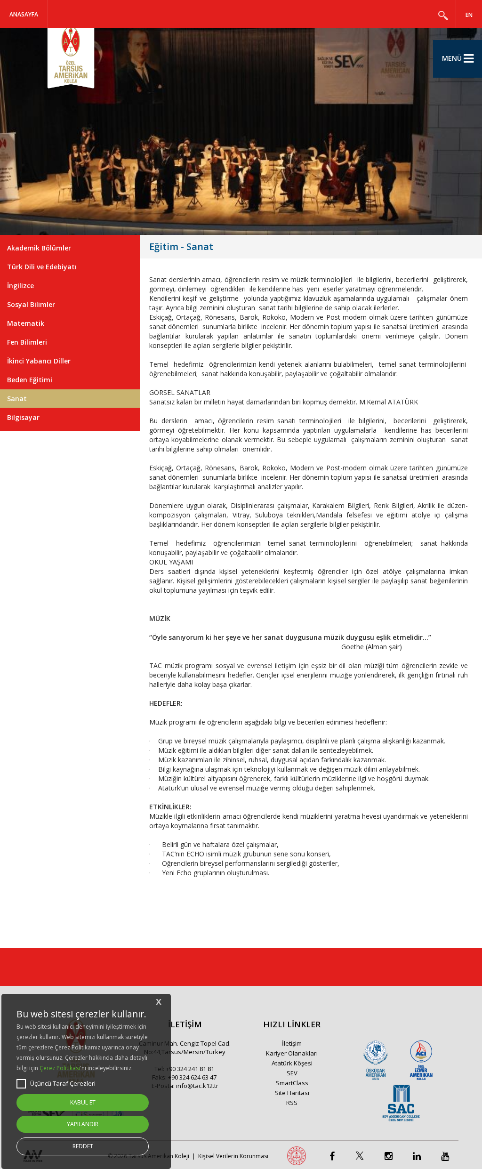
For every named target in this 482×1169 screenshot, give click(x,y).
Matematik (25, 323)
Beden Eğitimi (29, 379)
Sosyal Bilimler (31, 304)
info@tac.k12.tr (197, 1085)
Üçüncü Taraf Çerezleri (63, 1083)
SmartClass (292, 1083)
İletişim (292, 1043)
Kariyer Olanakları (292, 1053)
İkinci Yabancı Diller (39, 360)
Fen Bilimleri (27, 342)
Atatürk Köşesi (292, 1063)
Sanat (17, 398)
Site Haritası (292, 1092)
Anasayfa (23, 14)
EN (469, 15)
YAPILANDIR (82, 1124)
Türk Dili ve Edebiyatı (42, 266)
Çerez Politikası (60, 1068)
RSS (291, 1102)
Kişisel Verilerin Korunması (233, 1156)
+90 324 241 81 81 (190, 1068)
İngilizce (20, 285)
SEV (292, 1073)
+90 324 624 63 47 (192, 1077)
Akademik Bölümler (39, 247)
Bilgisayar (23, 417)
